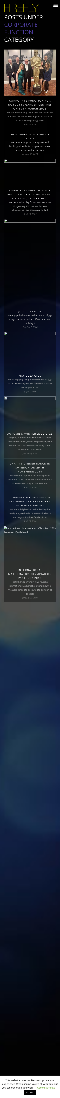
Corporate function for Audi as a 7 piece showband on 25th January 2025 (30, 194)
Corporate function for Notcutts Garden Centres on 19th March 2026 (30, 104)
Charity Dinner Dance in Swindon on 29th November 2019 (30, 467)
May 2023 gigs (30, 375)
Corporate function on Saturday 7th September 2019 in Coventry (30, 501)
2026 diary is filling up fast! (30, 136)
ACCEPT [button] (30, 1092)
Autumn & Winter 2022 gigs (30, 433)
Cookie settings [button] (46, 1087)
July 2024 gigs (30, 311)
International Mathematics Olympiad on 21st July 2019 (30, 573)
